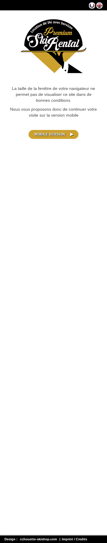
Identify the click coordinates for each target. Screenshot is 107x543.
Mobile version (49, 134)
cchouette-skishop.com (38, 539)
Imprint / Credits (74, 539)
